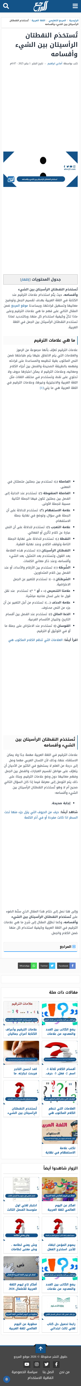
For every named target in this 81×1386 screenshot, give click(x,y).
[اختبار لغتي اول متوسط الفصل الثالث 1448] (21, 1189)
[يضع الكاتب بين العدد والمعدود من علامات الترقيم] (59, 1013)
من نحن (64, 1372)
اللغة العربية (38, 20)
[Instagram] (36, 1364)
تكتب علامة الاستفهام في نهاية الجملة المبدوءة (60, 1152)
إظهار (25, 279)
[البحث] (6, 6)
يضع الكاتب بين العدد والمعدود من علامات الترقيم (60, 1033)
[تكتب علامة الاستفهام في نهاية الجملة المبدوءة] (59, 1132)
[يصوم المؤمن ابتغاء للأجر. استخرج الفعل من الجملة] (59, 1229)
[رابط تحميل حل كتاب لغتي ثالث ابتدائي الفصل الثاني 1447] (59, 1308)
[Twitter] (46, 1364)
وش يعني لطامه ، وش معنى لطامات (24, 1247)
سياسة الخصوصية (24, 1372)
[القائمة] (75, 6)
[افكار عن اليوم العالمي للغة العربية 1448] (59, 1189)
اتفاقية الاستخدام (41, 1378)
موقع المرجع (19, 306)
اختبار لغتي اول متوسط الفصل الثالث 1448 (22, 1209)
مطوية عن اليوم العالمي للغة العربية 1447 (23, 1328)
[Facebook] (56, 1364)
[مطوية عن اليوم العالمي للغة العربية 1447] (21, 1308)
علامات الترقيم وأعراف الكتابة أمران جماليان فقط (21, 1033)
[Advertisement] (40, 108)
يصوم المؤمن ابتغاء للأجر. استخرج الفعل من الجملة (61, 1249)
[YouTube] (26, 1364)
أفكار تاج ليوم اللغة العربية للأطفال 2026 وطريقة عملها (23, 1288)
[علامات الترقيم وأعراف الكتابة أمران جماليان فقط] (21, 1013)
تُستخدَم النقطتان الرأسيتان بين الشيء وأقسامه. (22, 1113)
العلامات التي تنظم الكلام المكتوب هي (35, 640)
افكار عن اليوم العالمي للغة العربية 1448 (61, 1209)
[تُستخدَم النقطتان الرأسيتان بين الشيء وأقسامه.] (21, 1092)
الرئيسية (74, 20)
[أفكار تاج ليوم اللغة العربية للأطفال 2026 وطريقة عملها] (21, 1268)
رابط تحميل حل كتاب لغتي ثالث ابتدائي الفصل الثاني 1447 (61, 1328)
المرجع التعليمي (57, 20)
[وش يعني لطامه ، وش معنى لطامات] (21, 1229)
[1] (42, 388)
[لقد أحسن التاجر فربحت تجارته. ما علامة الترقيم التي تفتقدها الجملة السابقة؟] (21, 1053)
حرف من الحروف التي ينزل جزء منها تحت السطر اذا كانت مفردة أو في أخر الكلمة (41, 814)
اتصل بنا (48, 1372)
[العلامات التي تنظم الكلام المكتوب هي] (59, 1092)
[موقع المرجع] (41, 6)
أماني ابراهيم (55, 63)
